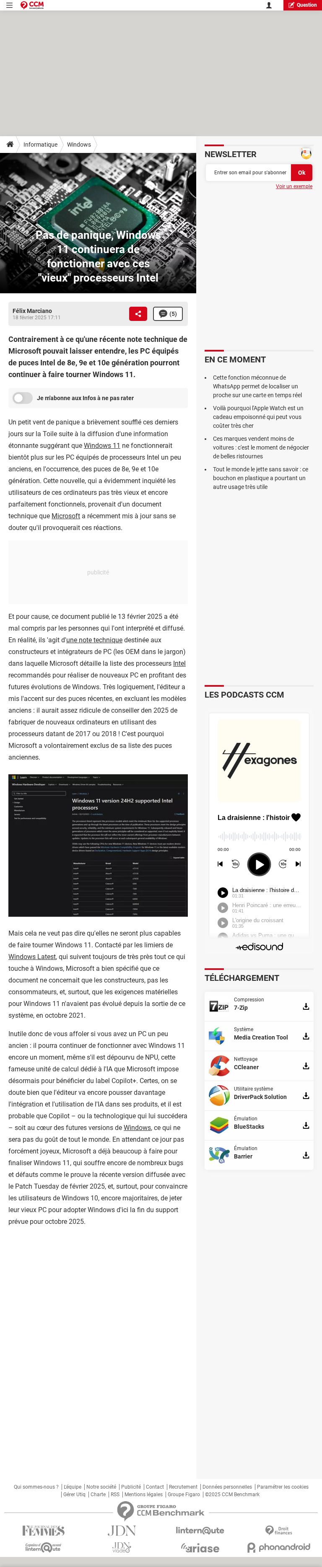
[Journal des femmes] (43, 1531)
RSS (115, 1494)
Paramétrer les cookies (283, 1487)
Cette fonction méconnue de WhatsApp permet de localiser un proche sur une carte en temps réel (257, 386)
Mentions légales (144, 1494)
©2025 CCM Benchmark (232, 1494)
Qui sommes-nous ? (36, 1487)
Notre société (101, 1487)
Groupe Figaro (184, 1494)
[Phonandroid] (278, 1547)
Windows (79, 144)
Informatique (40, 144)
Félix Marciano (32, 311)
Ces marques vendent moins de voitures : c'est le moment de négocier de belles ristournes (261, 447)
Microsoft (66, 516)
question (307, 5)
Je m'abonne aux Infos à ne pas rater (85, 398)
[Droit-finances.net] (278, 1531)
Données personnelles (227, 1487)
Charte (98, 1494)
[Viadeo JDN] (122, 1547)
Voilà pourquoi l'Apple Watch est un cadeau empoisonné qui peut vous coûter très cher (258, 417)
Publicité (131, 1487)
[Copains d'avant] (43, 1547)
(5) (173, 313)
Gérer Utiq (74, 1494)
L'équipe (72, 1487)
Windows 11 (102, 446)
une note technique (94, 640)
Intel (179, 663)
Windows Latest (32, 957)
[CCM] (32, 5)
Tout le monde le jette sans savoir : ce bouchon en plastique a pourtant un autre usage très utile (260, 478)
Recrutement (183, 1487)
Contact (155, 1487)
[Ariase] (200, 1547)
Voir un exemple (294, 186)
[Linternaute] (200, 1531)
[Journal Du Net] (122, 1531)
